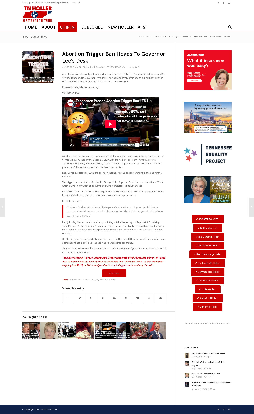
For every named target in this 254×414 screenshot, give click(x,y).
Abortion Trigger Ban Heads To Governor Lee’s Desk (113, 57)
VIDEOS (117, 67)
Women (125, 67)
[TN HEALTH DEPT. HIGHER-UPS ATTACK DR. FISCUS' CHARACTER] (49, 330)
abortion (72, 279)
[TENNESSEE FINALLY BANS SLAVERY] (2, 207)
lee (91, 279)
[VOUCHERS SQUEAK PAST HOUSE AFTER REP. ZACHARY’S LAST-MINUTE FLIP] (251, 207)
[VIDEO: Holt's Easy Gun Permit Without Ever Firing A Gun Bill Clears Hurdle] (139, 330)
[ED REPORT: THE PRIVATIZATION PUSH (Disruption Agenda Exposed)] (67, 330)
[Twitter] (218, 2)
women (112, 279)
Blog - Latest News (34, 36)
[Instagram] (229, 2)
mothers (103, 279)
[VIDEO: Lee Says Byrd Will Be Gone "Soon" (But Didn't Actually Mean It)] (121, 330)
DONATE (76, 2)
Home (156, 36)
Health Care (94, 67)
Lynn (96, 279)
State (103, 67)
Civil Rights (175, 36)
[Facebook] (223, 2)
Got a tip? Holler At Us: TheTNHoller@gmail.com (45, 2)
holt (87, 279)
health (81, 279)
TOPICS (164, 36)
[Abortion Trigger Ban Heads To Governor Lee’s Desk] (38, 67)
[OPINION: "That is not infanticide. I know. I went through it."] (85, 330)
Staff (137, 67)
